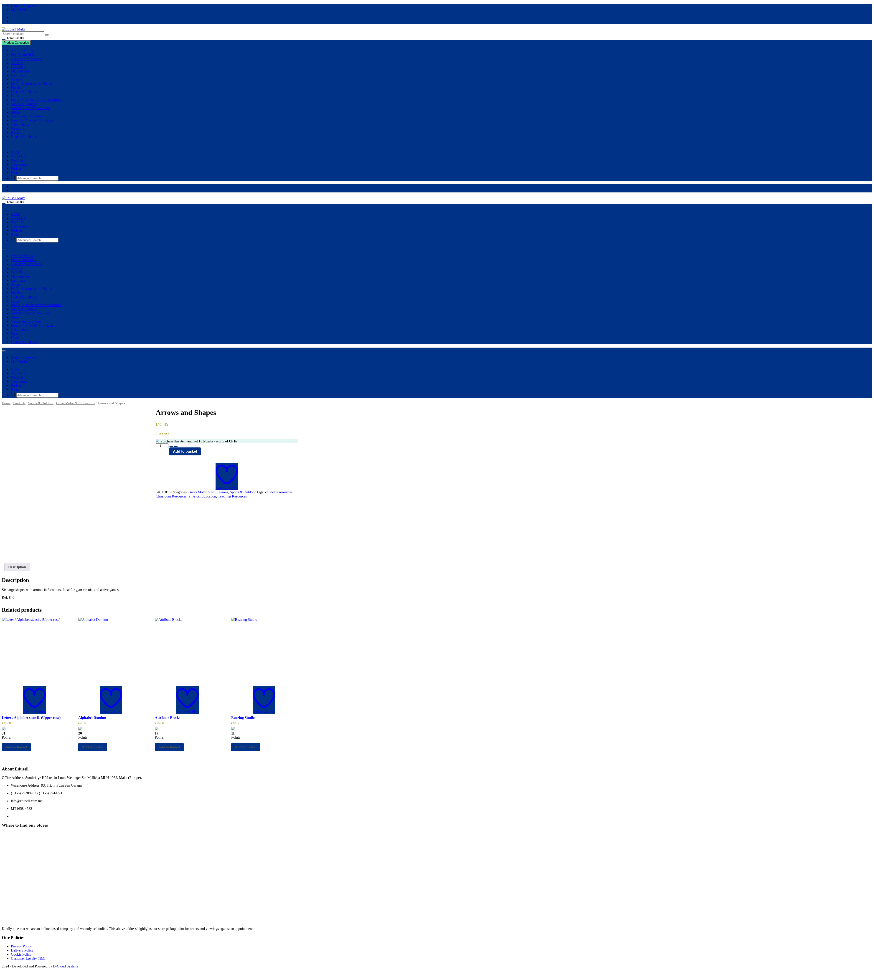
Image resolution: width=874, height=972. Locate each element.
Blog (14, 172)
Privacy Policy (21, 946)
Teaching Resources (232, 496)
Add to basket (185, 451)
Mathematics (20, 71)
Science (16, 79)
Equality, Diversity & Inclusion (33, 120)
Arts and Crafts (22, 51)
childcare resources (278, 492)
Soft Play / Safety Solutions (30, 108)
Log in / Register (23, 6)
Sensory (17, 63)
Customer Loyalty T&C (28, 958)
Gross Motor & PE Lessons (75, 403)
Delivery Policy (22, 950)
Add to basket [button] (16, 747)
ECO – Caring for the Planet (31, 83)
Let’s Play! (18, 67)
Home (15, 152)
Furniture (17, 128)
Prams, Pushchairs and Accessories (36, 100)
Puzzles (16, 87)
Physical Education (202, 496)
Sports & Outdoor (24, 104)
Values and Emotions (26, 116)
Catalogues (19, 164)
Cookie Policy (21, 954)
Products (17, 160)
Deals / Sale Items (24, 91)
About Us (18, 156)
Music (15, 112)
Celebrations (20, 124)
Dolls (15, 96)
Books (15, 132)
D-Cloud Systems (66, 966)
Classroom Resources (26, 59)
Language (18, 75)
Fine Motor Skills (23, 55)
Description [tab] (17, 567)
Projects (16, 168)
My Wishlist (19, 10)
